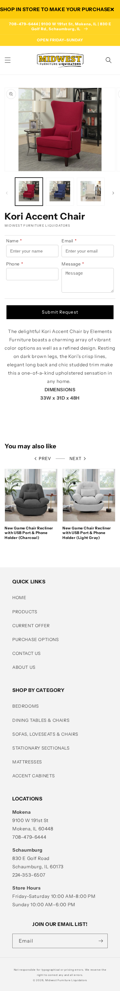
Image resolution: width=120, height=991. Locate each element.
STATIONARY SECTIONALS (41, 748)
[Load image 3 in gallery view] (91, 191)
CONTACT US (26, 653)
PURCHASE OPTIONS (35, 639)
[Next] (113, 193)
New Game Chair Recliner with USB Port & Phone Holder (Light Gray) (86, 533)
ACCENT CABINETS (33, 776)
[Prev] (7, 193)
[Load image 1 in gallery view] (29, 191)
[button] (7, 60)
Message (73, 264)
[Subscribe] (100, 941)
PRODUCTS (25, 612)
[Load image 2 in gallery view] (60, 191)
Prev (45, 458)
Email (69, 241)
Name (14, 241)
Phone (14, 264)
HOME (19, 597)
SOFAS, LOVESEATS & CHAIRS (45, 734)
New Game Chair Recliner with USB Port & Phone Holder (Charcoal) (29, 533)
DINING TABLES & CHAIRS (41, 720)
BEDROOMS (25, 706)
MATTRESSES (27, 762)
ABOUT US (24, 667)
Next (76, 458)
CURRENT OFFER (31, 625)
